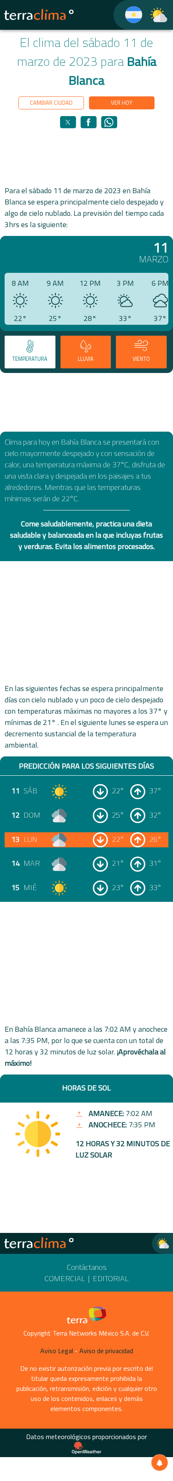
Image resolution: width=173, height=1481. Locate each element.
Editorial (110, 1278)
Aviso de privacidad (106, 1351)
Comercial (65, 1278)
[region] (86, 156)
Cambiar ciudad (51, 102)
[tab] (30, 352)
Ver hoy (121, 102)
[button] (68, 122)
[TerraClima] (128, 15)
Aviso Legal (56, 1351)
